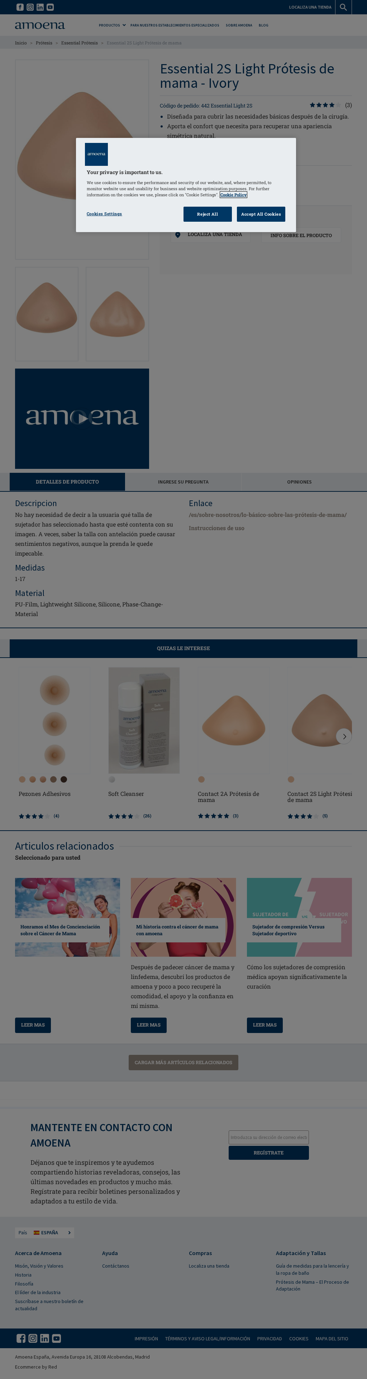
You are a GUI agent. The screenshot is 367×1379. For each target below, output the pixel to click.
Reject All (207, 214)
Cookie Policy (233, 194)
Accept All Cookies (261, 214)
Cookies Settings (104, 213)
